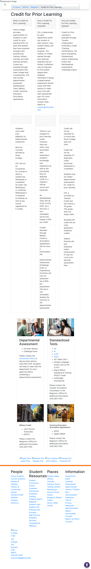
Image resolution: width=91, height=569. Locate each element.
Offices (50, 479)
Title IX (68, 500)
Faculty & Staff (17, 495)
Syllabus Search (35, 499)
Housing (32, 512)
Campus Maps (53, 476)
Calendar (69, 481)
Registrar (33, 502)
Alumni (14, 492)
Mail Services (34, 515)
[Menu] (84, 5)
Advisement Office (27, 358)
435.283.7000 (17, 555)
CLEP (56, 354)
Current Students (18, 479)
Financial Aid (34, 510)
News (67, 479)
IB (54, 351)
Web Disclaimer (71, 508)
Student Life (34, 507)
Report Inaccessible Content (70, 513)
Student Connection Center (34, 483)
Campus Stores (53, 484)
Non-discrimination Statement (71, 495)
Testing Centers (53, 487)
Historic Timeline (72, 489)
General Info (70, 476)
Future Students (17, 476)
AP (55, 349)
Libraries (50, 481)
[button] (87, 565)
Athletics (14, 497)
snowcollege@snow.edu (21, 558)
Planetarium (52, 489)
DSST (56, 357)
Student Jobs (34, 504)
